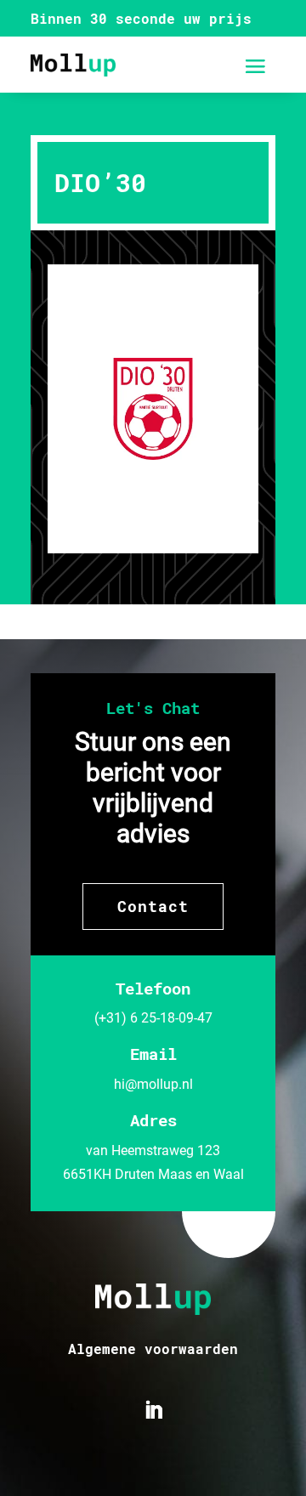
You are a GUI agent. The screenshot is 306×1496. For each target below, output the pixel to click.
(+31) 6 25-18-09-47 (153, 1018)
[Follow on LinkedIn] (153, 1410)
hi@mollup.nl (153, 1084)
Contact (153, 906)
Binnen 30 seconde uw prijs (141, 18)
